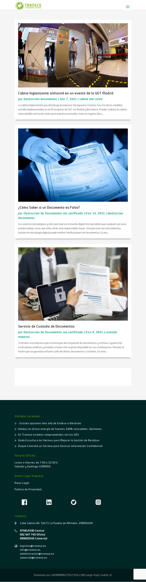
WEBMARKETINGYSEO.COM (68, 575)
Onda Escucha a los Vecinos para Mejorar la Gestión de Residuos (59, 440)
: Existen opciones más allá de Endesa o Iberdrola (49, 423)
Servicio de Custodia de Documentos (46, 326)
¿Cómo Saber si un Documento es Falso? (49, 207)
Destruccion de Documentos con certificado (53, 213)
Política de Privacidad (28, 489)
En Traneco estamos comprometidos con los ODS (48, 435)
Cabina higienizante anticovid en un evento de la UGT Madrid (65, 93)
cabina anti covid (91, 99)
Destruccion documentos (40, 99)
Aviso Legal (22, 483)
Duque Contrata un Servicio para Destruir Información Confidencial (60, 446)
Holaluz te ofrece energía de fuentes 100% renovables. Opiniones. (60, 429)
